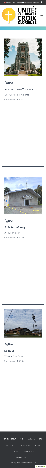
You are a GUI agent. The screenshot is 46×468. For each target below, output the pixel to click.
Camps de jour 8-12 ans (13, 439)
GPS (40, 439)
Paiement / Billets (23, 457)
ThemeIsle (32, 463)
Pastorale (10, 446)
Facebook (41, 2)
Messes (37, 446)
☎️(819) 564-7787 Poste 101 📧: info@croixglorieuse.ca (21, 2)
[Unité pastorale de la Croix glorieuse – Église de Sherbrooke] (20, 15)
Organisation (25, 446)
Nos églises (31, 439)
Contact (16, 451)
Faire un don (29, 451)
